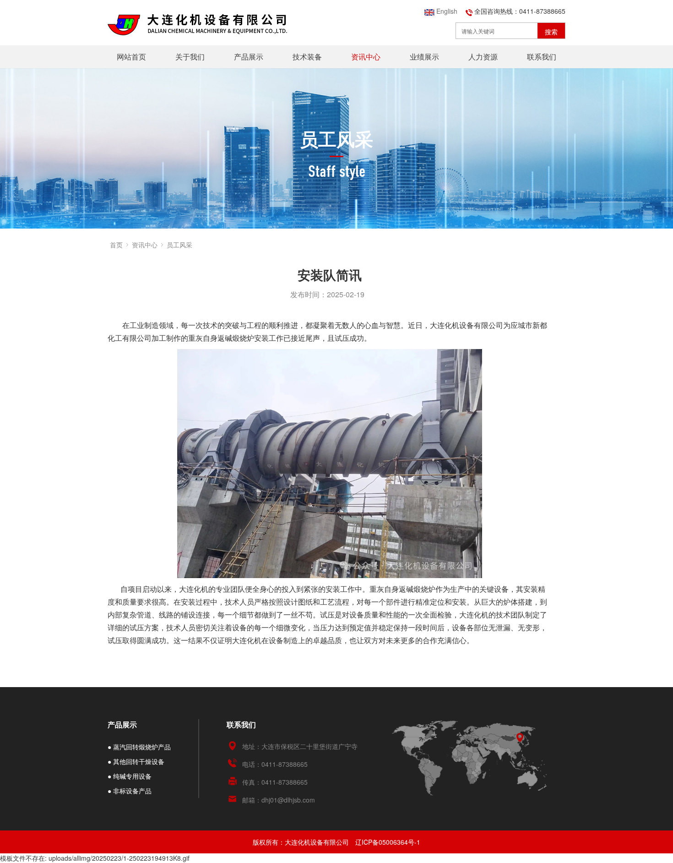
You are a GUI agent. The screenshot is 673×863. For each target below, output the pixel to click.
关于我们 (190, 56)
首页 (116, 244)
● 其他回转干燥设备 (136, 761)
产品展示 (248, 56)
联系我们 (541, 56)
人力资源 (483, 56)
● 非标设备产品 (130, 790)
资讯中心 (365, 56)
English (445, 11)
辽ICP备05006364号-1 (387, 842)
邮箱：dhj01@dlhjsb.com (278, 799)
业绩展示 (424, 56)
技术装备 (307, 56)
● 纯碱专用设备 (130, 776)
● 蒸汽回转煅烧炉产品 (139, 746)
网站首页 (131, 56)
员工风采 (179, 244)
